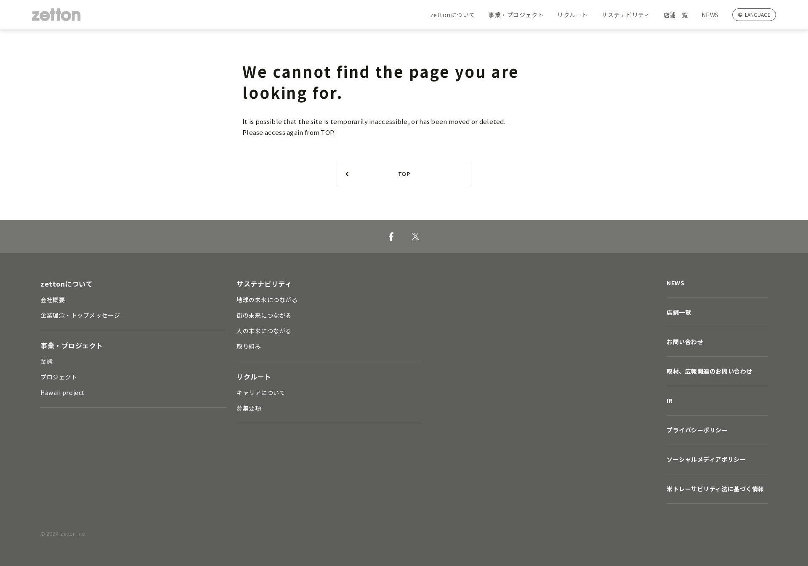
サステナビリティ (625, 15)
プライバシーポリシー (697, 430)
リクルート (572, 15)
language (758, 14)
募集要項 (249, 408)
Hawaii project (62, 392)
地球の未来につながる (267, 299)
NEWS (710, 15)
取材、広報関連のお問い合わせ (709, 371)
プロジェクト (58, 377)
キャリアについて (261, 392)
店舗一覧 (676, 15)
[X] (415, 236)
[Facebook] (391, 236)
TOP (404, 173)
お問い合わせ (685, 341)
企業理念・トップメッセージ (80, 315)
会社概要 (52, 299)
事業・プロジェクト (516, 15)
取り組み (249, 346)
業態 (46, 361)
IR (669, 400)
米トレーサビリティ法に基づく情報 (715, 488)
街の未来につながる (264, 315)
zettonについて (453, 15)
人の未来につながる (264, 330)
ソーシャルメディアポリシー (706, 459)
